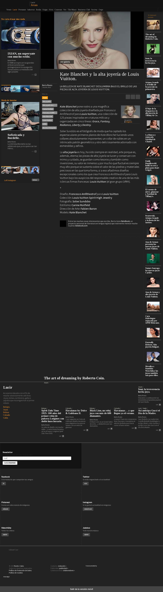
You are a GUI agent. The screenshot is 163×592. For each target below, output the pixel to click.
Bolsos (6, 412)
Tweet (133, 97)
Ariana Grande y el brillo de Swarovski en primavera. (152, 85)
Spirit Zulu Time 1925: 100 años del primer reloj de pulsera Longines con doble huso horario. (52, 415)
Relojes (6, 407)
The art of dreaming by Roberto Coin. (151, 36)
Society (94, 10)
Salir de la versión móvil (81, 589)
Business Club (84, 10)
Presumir (22, 10)
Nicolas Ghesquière (49, 128)
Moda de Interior (9, 100)
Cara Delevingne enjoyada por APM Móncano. (152, 319)
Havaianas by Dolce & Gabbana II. (76, 412)
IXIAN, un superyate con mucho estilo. (21, 55)
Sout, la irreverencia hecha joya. (150, 60)
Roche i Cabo (19, 566)
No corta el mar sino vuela (13, 19)
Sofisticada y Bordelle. (16, 136)
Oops (101, 10)
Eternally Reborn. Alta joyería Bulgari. (152, 344)
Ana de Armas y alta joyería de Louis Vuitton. (152, 294)
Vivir (51, 10)
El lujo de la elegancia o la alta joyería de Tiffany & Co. (151, 111)
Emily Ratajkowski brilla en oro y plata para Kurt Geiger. (152, 165)
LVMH (44, 124)
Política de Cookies (16, 573)
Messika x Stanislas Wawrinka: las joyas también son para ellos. (151, 370)
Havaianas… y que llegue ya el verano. (124, 412)
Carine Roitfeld (48, 109)
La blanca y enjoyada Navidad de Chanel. (150, 138)
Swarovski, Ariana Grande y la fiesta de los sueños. (152, 219)
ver (34, 75)
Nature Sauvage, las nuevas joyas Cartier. (152, 270)
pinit (128, 97)
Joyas (34, 5)
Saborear (31, 10)
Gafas (5, 418)
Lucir (33, 3)
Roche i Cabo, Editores (81, 553)
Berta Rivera (47, 85)
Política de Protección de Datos (20, 570)
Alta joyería (47, 101)
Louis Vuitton (47, 120)
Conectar (58, 10)
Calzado (6, 415)
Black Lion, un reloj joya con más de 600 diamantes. (100, 413)
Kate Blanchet (47, 116)
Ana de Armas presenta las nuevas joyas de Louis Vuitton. (152, 245)
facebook (138, 97)
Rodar (38, 10)
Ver (64, 10)
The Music (72, 10)
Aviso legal (6, 577)
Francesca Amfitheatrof (50, 113)
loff (14, 4)
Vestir (8, 10)
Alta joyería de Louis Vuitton (50, 105)
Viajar (44, 10)
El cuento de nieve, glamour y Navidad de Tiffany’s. (152, 192)
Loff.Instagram (20, 180)
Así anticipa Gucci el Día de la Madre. (149, 412)
